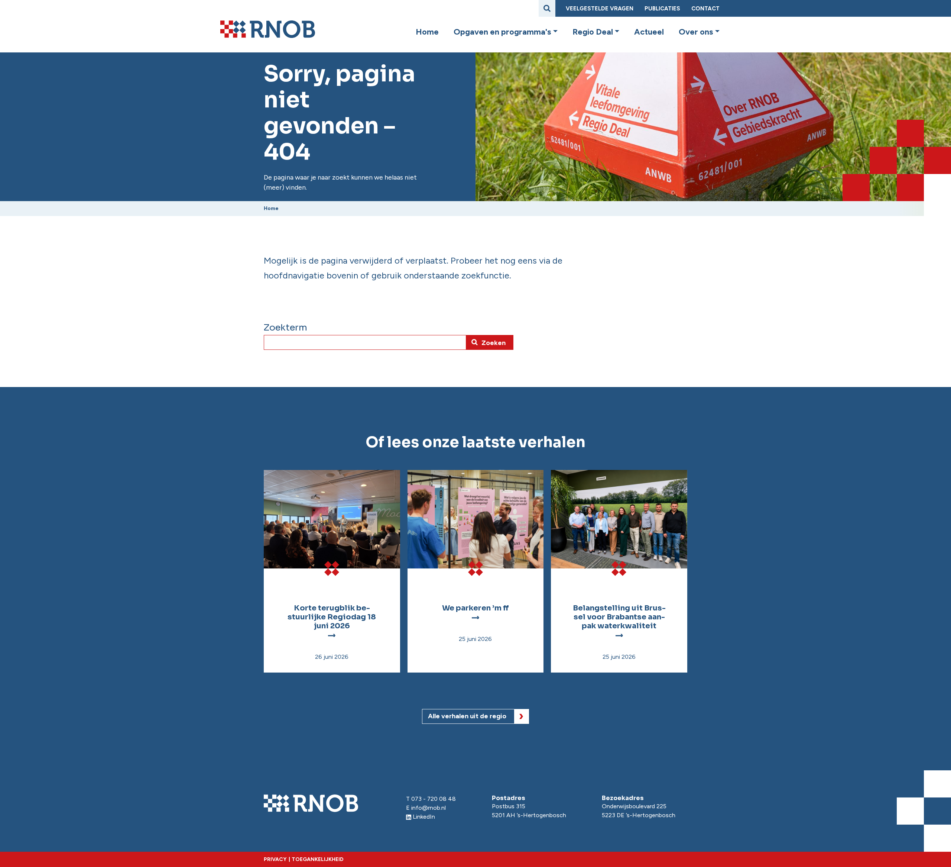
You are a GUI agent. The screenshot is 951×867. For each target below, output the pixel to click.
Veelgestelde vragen (599, 8)
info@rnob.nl (428, 807)
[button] (554, 32)
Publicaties (662, 8)
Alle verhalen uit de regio (467, 716)
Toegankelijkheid (318, 859)
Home (427, 32)
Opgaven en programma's (502, 32)
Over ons (696, 32)
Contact (705, 8)
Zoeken (493, 343)
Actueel (649, 32)
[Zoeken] (547, 8)
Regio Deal (592, 32)
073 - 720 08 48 (433, 798)
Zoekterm (285, 327)
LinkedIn (424, 816)
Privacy (275, 859)
